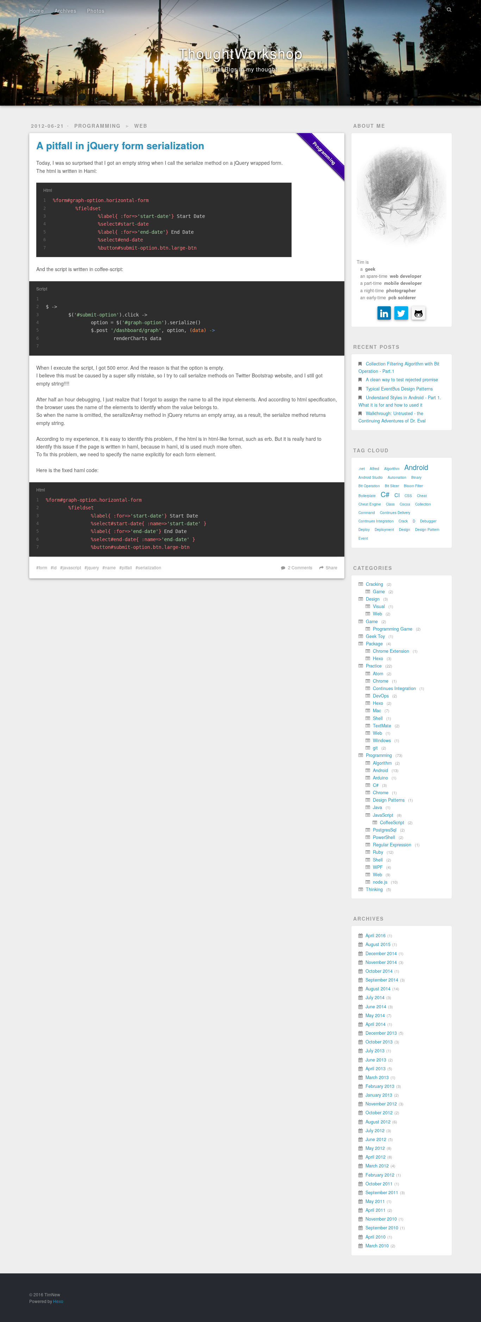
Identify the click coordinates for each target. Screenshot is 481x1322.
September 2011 (382, 1192)
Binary (416, 477)
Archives (65, 10)
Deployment (384, 529)
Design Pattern (427, 529)
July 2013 (375, 1050)
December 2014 (381, 953)
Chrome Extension (391, 651)
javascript (72, 567)
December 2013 (381, 1033)
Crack (403, 521)
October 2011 (379, 1183)
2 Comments (300, 567)
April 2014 (376, 1024)
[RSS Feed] (434, 9)
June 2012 (376, 1139)
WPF (378, 867)
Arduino (380, 778)
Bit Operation (369, 485)
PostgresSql (384, 830)
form (43, 567)
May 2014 (375, 1015)
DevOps (381, 696)
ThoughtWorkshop (241, 53)
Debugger (428, 521)
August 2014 (378, 988)
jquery (93, 567)
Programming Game (392, 629)
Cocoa (405, 504)
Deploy (364, 529)
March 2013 (377, 1077)
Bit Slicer (392, 485)
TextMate (382, 725)
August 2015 (378, 944)
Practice (374, 666)
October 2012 (379, 1112)
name (110, 567)
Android (416, 467)
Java (377, 807)
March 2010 (377, 1245)
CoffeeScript (392, 822)
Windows (382, 740)
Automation (397, 477)
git (375, 748)
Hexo (378, 658)
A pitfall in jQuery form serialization (120, 145)
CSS (408, 495)
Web (141, 125)
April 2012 (376, 1157)
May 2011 (375, 1201)
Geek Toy (375, 636)
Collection (423, 504)
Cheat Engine (369, 504)
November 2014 (381, 962)
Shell (378, 718)
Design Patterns (389, 800)
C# (385, 494)
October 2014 (379, 971)
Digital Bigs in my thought (240, 69)
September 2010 (382, 1227)
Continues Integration (376, 521)
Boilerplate (367, 495)
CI (397, 495)
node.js (380, 882)
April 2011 (376, 1210)
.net (361, 468)
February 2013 (380, 1086)
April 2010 (376, 1237)
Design (404, 529)
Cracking (374, 584)
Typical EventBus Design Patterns (399, 389)
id (55, 567)
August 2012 (378, 1122)
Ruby (378, 852)
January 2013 (379, 1095)
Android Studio (370, 477)
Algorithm (391, 468)
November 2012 (381, 1104)
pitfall (127, 567)
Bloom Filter (413, 485)
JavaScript (383, 815)
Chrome (380, 681)
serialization (149, 567)
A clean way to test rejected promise (402, 379)
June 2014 (376, 1006)
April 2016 (376, 935)
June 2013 (376, 1060)
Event (363, 538)
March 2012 (377, 1166)
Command (366, 512)
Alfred (374, 468)
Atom (378, 673)
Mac (377, 710)
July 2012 (375, 1130)
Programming (97, 125)
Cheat (422, 495)
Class (390, 504)
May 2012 (375, 1148)
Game (379, 591)
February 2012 (380, 1175)
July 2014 (375, 997)
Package (374, 643)
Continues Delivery (395, 512)
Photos (96, 10)
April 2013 (376, 1068)
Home (36, 10)
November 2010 (381, 1219)
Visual (379, 606)
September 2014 (382, 980)
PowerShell (384, 837)
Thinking (374, 889)
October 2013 (379, 1042)
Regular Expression (392, 844)
